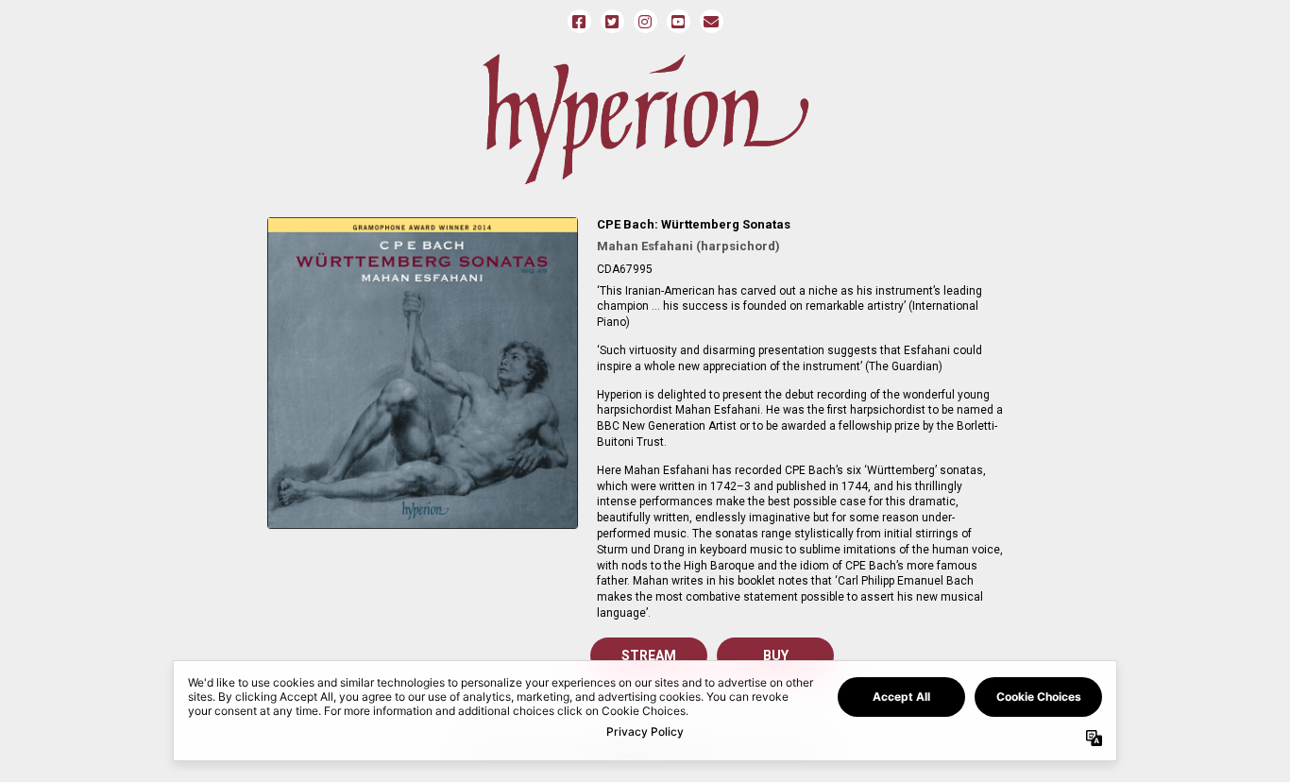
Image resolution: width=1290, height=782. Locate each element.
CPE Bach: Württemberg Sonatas (693, 224)
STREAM (648, 655)
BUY (776, 655)
